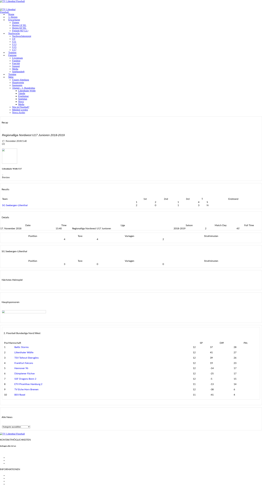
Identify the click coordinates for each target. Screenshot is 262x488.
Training (12, 52)
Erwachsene (14, 19)
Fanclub (16, 63)
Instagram (11, 463)
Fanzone (12, 55)
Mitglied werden (20, 110)
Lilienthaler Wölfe (27, 90)
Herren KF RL (19, 28)
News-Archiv (18, 112)
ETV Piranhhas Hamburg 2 (28, 384)
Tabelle (21, 93)
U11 (14, 41)
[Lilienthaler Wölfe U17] (9, 163)
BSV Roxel (19, 395)
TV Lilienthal (12, 475)
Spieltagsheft (18, 71)
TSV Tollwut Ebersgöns (26, 358)
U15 (14, 47)
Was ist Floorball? (20, 107)
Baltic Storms (21, 347)
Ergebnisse (23, 96)
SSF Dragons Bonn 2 (25, 379)
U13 (14, 44)
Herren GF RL (19, 25)
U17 (14, 49)
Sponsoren (17, 85)
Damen (15, 22)
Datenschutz (13, 484)
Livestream (17, 58)
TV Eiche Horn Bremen (26, 389)
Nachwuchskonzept (21, 36)
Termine (12, 74)
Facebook (11, 457)
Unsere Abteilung (20, 80)
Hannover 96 (21, 368)
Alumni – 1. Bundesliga (23, 88)
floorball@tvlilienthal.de (12, 452)
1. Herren (12, 17)
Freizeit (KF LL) (20, 30)
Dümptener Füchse (24, 373)
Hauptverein (18, 82)
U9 (13, 39)
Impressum (12, 481)
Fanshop (16, 60)
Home (11, 14)
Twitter (10, 460)
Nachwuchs (14, 33)
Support (16, 66)
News (21, 101)
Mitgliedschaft (13, 478)
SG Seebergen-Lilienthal (15, 205)
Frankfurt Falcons (23, 363)
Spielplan (22, 99)
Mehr (10, 77)
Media (15, 69)
